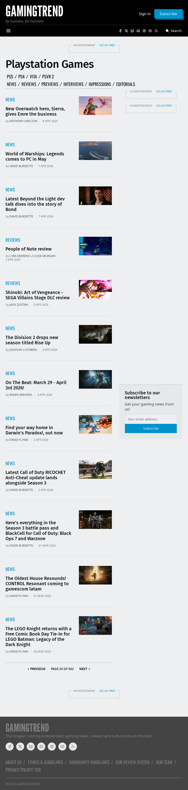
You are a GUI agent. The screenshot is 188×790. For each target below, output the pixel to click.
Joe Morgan (46, 256)
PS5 (10, 76)
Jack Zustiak (19, 304)
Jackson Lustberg (23, 350)
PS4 (21, 76)
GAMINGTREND (28, 784)
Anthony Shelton (23, 121)
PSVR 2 (48, 76)
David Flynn (19, 440)
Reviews (29, 84)
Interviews (73, 84)
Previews (49, 84)
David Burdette (21, 166)
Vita (33, 76)
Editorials (125, 84)
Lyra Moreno (20, 256)
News (11, 84)
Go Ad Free (107, 45)
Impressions (100, 84)
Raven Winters (21, 395)
